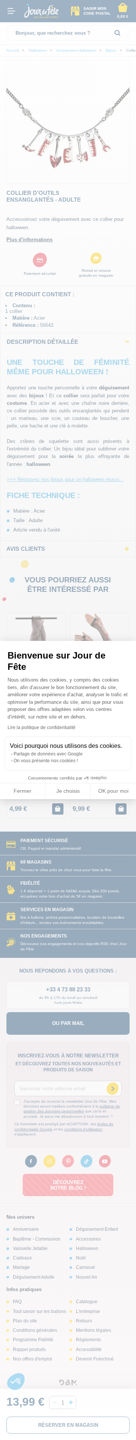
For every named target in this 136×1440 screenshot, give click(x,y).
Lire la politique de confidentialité (42, 727)
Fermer (22, 791)
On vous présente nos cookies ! (46, 760)
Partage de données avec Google (48, 754)
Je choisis (68, 791)
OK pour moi (113, 791)
